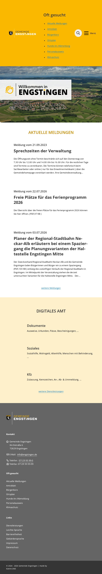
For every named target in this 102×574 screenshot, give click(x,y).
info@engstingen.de (27, 454)
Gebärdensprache (15, 538)
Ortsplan (51, 40)
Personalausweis (55, 51)
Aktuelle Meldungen (57, 23)
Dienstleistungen (14, 525)
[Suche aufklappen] (78, 33)
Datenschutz (12, 547)
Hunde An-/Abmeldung (58, 45)
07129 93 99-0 (26, 460)
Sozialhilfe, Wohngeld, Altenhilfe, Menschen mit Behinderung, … (60, 355)
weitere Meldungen (51, 287)
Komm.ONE (11, 568)
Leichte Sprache (14, 529)
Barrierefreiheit (14, 534)
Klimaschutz (53, 57)
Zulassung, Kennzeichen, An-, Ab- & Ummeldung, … (54, 379)
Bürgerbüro (53, 34)
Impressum (12, 542)
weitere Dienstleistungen (51, 391)
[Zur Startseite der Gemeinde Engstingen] (21, 417)
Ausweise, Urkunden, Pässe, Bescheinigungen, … (53, 330)
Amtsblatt (52, 28)
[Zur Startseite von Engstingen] (22, 32)
